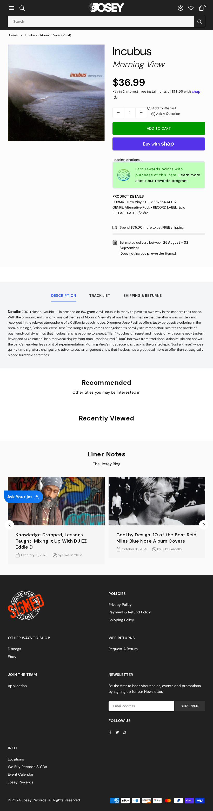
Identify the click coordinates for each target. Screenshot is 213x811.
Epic (181, 207)
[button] (11, 8)
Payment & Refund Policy (130, 612)
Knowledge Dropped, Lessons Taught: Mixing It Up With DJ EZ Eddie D (51, 541)
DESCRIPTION (63, 295)
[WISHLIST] (191, 8)
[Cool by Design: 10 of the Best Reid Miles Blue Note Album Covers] (157, 501)
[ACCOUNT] (180, 8)
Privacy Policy (120, 604)
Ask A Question (167, 113)
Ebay (12, 656)
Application (17, 685)
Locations (16, 759)
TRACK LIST (99, 295)
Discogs (14, 648)
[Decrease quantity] (118, 113)
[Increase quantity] (141, 113)
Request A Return (123, 648)
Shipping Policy (121, 620)
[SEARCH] (22, 8)
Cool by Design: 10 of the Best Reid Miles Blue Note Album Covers (156, 538)
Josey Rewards (20, 782)
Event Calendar (21, 774)
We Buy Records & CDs (27, 766)
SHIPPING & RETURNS (142, 295)
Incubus (131, 51)
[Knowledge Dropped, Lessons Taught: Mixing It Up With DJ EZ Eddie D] (56, 501)
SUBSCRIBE (190, 706)
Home (13, 35)
